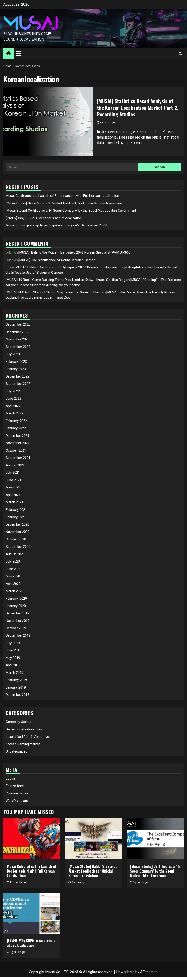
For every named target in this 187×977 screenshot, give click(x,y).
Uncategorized (16, 751)
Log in (10, 778)
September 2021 (18, 458)
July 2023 (13, 354)
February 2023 (16, 362)
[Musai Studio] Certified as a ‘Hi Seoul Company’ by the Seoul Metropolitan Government (71, 210)
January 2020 (16, 606)
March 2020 (14, 591)
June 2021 (13, 480)
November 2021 (17, 443)
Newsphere (125, 972)
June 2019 (13, 650)
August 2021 (15, 465)
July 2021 (13, 473)
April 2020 (13, 584)
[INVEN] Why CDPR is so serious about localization (44, 218)
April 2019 (13, 665)
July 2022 (13, 391)
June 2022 (13, 398)
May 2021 (13, 487)
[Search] (180, 53)
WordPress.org (17, 801)
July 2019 (13, 643)
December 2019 (17, 613)
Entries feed (15, 786)
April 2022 (13, 406)
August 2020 (15, 554)
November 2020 (17, 532)
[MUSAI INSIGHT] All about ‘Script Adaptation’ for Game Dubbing (53, 292)
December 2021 (17, 436)
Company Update (18, 722)
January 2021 (16, 517)
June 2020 (13, 569)
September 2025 (18, 324)
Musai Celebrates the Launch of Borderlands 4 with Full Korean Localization (62, 196)
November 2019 (17, 621)
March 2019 (14, 673)
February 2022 (16, 421)
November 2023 (17, 339)
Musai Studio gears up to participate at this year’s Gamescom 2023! (56, 225)
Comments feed (18, 793)
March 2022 (14, 413)
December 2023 (17, 332)
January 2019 (16, 687)
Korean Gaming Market (23, 744)
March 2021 (14, 502)
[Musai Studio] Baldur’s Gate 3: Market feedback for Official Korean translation (64, 203)
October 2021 (16, 450)
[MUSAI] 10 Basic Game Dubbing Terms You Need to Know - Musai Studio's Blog (65, 280)
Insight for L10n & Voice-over (28, 737)
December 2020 (17, 524)
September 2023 (18, 347)
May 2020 (13, 576)
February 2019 (16, 680)
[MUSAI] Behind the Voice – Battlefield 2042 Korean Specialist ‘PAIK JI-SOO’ (74, 252)
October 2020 (16, 539)
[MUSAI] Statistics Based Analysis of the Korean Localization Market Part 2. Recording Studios (137, 107)
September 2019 (18, 635)
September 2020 (18, 547)
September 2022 (18, 384)
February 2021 (16, 510)
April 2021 (13, 495)
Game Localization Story (24, 729)
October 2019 (16, 628)
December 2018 (17, 695)
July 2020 (13, 561)
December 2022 (17, 376)
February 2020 (16, 598)
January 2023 (16, 369)
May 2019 (13, 658)
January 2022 (16, 428)
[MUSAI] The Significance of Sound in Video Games (56, 260)
